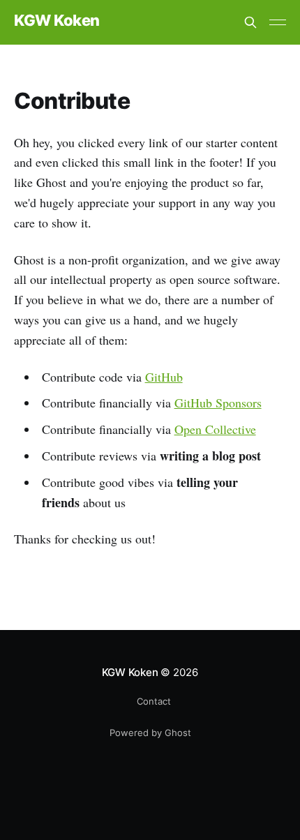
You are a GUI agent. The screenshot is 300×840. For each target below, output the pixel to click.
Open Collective (215, 429)
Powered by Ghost (150, 732)
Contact (154, 701)
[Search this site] (250, 22)
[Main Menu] (277, 22)
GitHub (164, 376)
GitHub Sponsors (218, 402)
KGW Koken (57, 20)
